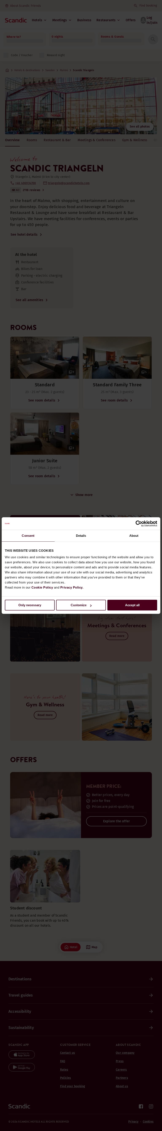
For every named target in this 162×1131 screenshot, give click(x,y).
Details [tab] (81, 535)
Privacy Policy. (72, 587)
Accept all (132, 605)
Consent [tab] (28, 535)
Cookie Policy (42, 587)
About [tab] (134, 535)
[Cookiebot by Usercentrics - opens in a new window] (138, 523)
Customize (78, 605)
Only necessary (29, 605)
